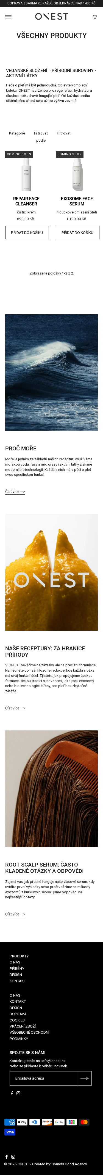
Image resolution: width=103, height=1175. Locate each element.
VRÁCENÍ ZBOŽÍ (23, 1026)
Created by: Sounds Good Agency (59, 1164)
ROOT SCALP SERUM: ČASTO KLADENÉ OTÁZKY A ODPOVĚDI (44, 868)
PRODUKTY (19, 956)
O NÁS (15, 962)
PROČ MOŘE (20, 449)
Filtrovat (64, 133)
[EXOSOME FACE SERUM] (77, 172)
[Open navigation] (8, 16)
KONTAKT (18, 981)
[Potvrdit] (84, 1078)
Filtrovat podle (41, 136)
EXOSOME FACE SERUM (77, 201)
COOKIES (17, 1020)
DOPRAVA (18, 1014)
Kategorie (17, 133)
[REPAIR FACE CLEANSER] (26, 172)
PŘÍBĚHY (17, 968)
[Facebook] (12, 1094)
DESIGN (16, 974)
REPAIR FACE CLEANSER (26, 201)
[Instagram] (18, 1094)
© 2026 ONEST (16, 1164)
